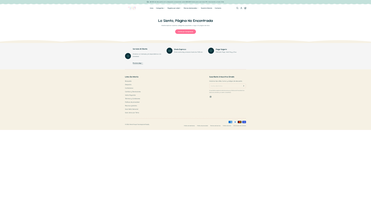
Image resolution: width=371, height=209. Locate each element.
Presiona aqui (137, 63)
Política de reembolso (189, 125)
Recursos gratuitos (131, 105)
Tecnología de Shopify (143, 124)
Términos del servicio (215, 125)
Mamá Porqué (133, 124)
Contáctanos (129, 88)
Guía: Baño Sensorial (131, 109)
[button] (237, 8)
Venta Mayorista (130, 95)
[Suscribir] (243, 86)
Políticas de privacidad (132, 102)
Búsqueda (128, 81)
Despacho (128, 84)
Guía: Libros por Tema (132, 112)
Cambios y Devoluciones (133, 91)
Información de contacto (239, 125)
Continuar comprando (185, 32)
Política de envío (227, 125)
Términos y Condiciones (132, 98)
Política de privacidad (202, 125)
